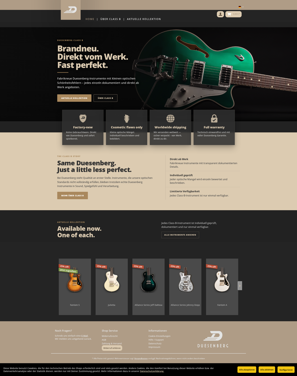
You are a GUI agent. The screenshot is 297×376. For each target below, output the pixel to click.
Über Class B (105, 98)
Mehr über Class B (72, 195)
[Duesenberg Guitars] (218, 339)
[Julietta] (112, 280)
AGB (104, 339)
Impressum (154, 347)
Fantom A (222, 304)
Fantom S (75, 304)
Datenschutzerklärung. (152, 371)
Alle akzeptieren (247, 369)
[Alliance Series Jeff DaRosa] (148, 280)
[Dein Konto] (220, 14)
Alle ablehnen (266, 369)
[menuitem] (220, 14)
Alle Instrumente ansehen (180, 235)
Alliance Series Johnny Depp (185, 304)
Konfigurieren (286, 369)
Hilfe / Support (156, 339)
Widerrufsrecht (110, 336)
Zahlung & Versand (112, 343)
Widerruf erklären (112, 348)
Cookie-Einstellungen (159, 336)
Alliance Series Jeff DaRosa (148, 304)
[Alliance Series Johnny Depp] (185, 280)
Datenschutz (154, 343)
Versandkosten (141, 358)
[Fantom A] (222, 280)
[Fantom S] (75, 280)
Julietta (111, 304)
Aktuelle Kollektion (74, 98)
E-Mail (84, 335)
